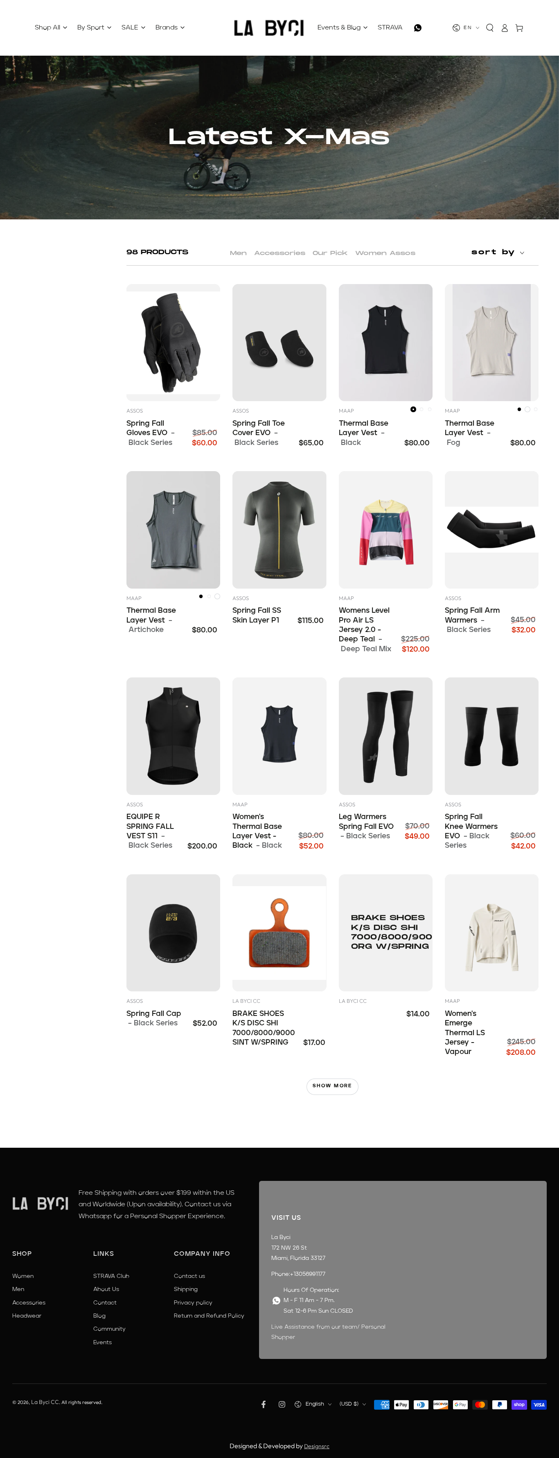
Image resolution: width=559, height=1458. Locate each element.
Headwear (26, 1316)
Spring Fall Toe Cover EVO (258, 433)
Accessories (279, 253)
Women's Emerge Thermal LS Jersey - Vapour (465, 1033)
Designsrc (316, 1446)
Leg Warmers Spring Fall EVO (366, 826)
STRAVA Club (111, 1276)
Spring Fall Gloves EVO (150, 433)
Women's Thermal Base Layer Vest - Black (257, 831)
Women (23, 1276)
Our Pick (330, 253)
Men (238, 253)
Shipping (186, 1289)
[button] (489, 28)
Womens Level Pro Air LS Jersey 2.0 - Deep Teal (365, 630)
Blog (99, 1316)
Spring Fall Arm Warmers (472, 620)
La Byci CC (45, 1402)
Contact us (189, 1276)
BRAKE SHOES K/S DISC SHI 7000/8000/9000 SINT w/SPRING (263, 1028)
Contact (105, 1303)
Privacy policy (193, 1303)
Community (109, 1329)
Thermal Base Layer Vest (363, 433)
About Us (106, 1289)
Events (102, 1342)
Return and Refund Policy (209, 1316)
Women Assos (385, 253)
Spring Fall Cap (153, 1018)
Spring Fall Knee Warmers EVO (471, 831)
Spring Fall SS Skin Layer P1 (256, 615)
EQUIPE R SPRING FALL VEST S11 (150, 831)
